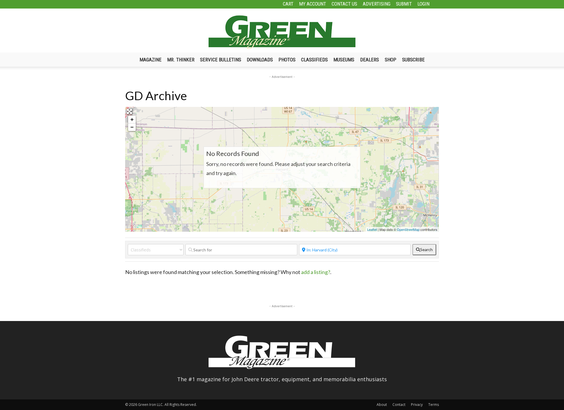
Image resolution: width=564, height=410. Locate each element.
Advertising (376, 4)
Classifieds (314, 60)
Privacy (417, 404)
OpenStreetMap (408, 229)
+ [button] (132, 119)
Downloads (260, 60)
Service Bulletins (220, 60)
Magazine (151, 60)
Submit (404, 4)
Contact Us (344, 4)
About (382, 404)
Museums (343, 60)
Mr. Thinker (180, 60)
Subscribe (413, 60)
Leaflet (372, 229)
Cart (288, 4)
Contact (398, 404)
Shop (390, 60)
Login (423, 4)
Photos (287, 60)
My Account (312, 4)
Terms (433, 404)
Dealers (369, 60)
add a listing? (315, 272)
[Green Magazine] (282, 32)
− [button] (132, 127)
